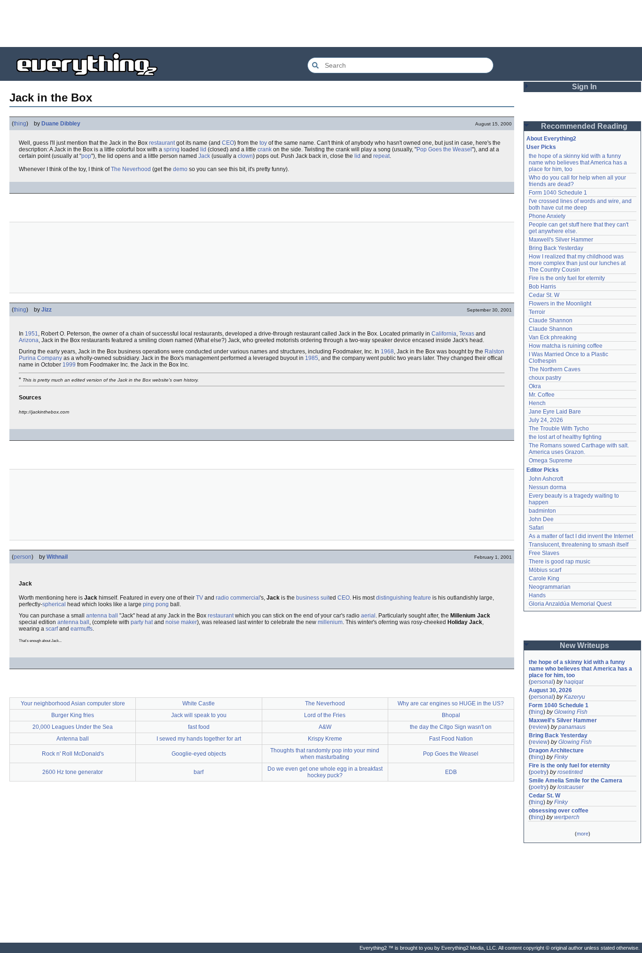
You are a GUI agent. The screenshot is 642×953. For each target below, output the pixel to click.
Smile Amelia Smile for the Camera (575, 780)
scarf (52, 628)
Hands (537, 595)
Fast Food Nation (451, 738)
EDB (451, 772)
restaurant (162, 143)
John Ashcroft (546, 479)
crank (265, 149)
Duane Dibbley (60, 123)
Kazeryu (574, 697)
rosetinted (570, 772)
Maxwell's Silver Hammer (561, 239)
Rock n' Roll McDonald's (73, 753)
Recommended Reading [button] (584, 126)
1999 (69, 364)
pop (86, 156)
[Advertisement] (321, 23)
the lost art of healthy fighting (565, 437)
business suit (312, 597)
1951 (31, 333)
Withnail (57, 557)
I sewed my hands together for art (199, 738)
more (582, 833)
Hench (537, 403)
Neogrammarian (550, 587)
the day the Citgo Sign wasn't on (451, 727)
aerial (368, 615)
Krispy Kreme (325, 738)
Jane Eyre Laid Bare (555, 411)
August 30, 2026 (550, 690)
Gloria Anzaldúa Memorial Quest (570, 604)
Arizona (29, 340)
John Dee (541, 519)
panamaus (572, 727)
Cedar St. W (544, 295)
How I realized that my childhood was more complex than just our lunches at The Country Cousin (578, 263)
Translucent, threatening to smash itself (578, 544)
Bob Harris (542, 286)
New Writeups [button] (584, 645)
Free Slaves (544, 553)
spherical (54, 604)
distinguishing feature (403, 597)
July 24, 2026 (546, 420)
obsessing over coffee (558, 810)
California (443, 333)
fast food (199, 727)
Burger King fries (72, 715)
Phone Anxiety (547, 216)
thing (20, 123)
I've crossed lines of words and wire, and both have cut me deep (581, 204)
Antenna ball (72, 738)
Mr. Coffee (542, 394)
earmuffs (81, 628)
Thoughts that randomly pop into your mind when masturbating (324, 753)
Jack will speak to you (199, 715)
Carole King (544, 578)
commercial (245, 597)
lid (203, 149)
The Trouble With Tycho (559, 428)
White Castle (198, 703)
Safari (536, 527)
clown (245, 156)
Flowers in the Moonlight (560, 303)
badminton (542, 511)
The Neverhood (131, 169)
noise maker (181, 622)
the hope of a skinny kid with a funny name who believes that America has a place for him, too (578, 162)
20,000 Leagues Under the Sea (72, 727)
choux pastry (545, 378)
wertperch (566, 817)
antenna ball (102, 615)
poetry (539, 772)
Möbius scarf (545, 570)
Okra (535, 386)
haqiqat (573, 682)
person (22, 557)
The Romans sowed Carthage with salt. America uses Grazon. (579, 448)
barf (199, 772)
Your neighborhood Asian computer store (73, 703)
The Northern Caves (554, 369)
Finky (561, 757)
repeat (381, 156)
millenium (330, 622)
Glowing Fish (570, 712)
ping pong (156, 604)
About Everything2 (551, 138)
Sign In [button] (584, 87)
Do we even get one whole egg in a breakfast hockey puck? (325, 772)
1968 (387, 351)
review (539, 727)
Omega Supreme (550, 460)
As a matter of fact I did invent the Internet (581, 536)
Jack (204, 156)
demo (180, 169)
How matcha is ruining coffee (566, 346)
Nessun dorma (547, 487)
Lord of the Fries (324, 715)
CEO (228, 143)
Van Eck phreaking (553, 337)
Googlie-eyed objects (199, 753)
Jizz (46, 309)
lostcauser (570, 787)
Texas (466, 333)
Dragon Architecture (556, 750)
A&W (325, 727)
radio (222, 597)
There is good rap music (559, 561)
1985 (311, 358)
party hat (142, 622)
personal (542, 682)
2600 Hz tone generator (72, 772)
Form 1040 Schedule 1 (558, 192)
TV (199, 597)
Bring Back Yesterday (556, 248)
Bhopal (451, 715)
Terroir (537, 312)
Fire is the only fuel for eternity (567, 278)
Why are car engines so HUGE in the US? (451, 703)
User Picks (541, 147)
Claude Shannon (550, 320)
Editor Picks (542, 470)
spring (172, 149)
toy (263, 143)
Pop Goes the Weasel (444, 149)
